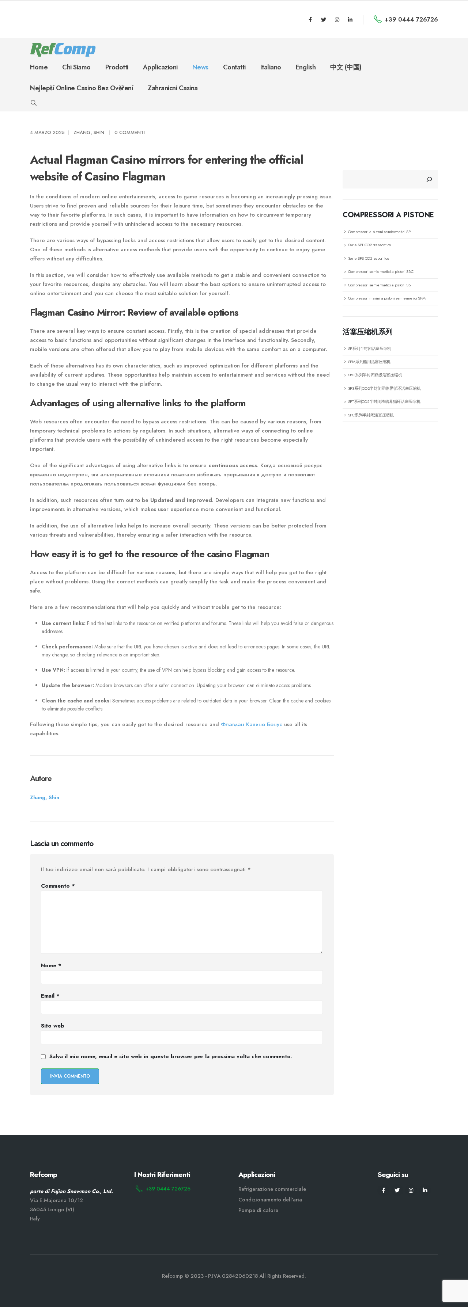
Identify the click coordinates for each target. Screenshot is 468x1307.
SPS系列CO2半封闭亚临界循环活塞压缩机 (384, 388)
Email (50, 996)
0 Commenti (129, 132)
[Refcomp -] (63, 50)
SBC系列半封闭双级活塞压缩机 (375, 375)
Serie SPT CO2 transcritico (369, 245)
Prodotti (116, 67)
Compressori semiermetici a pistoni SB (379, 285)
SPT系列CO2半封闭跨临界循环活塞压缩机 (384, 401)
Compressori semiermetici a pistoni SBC (381, 271)
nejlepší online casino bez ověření (81, 88)
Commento (58, 886)
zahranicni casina (173, 88)
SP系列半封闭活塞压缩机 (369, 348)
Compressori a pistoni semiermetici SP (379, 232)
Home (39, 67)
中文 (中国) (346, 67)
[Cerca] (429, 179)
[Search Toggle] (33, 103)
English (306, 67)
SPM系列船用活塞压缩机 (369, 362)
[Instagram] (337, 20)
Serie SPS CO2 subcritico (368, 258)
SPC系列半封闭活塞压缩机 (371, 415)
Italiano (270, 67)
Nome (51, 965)
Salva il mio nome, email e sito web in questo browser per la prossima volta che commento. (170, 1056)
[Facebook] (310, 20)
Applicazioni (160, 67)
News (200, 67)
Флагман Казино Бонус (251, 724)
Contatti (234, 67)
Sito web (52, 1026)
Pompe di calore (258, 1210)
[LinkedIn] (350, 20)
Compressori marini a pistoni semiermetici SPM (387, 298)
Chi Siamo (76, 67)
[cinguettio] (323, 20)
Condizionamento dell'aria (270, 1199)
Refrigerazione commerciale (272, 1189)
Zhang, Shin (88, 132)
